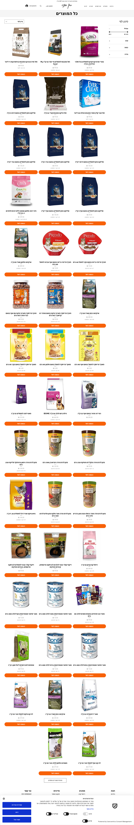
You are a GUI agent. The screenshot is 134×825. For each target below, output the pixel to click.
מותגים (82, 791)
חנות (113, 791)
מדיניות (56, 791)
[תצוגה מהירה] (89, 42)
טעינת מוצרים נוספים (55, 780)
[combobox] (14, 21)
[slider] (109, 32)
